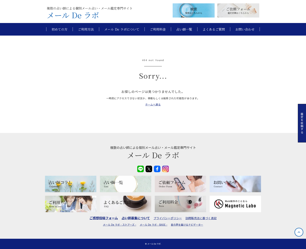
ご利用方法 (86, 29)
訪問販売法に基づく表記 (201, 218)
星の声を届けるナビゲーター (187, 224)
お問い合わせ (244, 29)
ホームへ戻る (153, 104)
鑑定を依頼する (302, 123)
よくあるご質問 (214, 29)
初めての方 (59, 29)
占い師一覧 (184, 29)
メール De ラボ (73, 15)
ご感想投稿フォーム (103, 218)
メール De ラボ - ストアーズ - (119, 224)
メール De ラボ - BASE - (153, 224)
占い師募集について (135, 218)
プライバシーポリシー (168, 218)
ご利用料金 (158, 29)
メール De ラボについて (121, 29)
